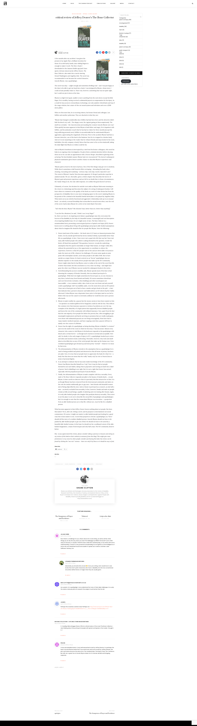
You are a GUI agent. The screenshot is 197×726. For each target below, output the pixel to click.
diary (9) (121, 40)
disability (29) (123, 26)
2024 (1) (121, 57)
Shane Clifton (63, 53)
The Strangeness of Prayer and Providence (102, 713)
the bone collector (88, 464)
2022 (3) (121, 64)
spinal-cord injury (90, 14)
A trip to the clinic (105, 516)
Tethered (85, 516)
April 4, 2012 (84, 21)
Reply (64, 554)
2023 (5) (121, 60)
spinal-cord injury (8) (125, 47)
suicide (79, 464)
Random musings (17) (125, 33)
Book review (76, 14)
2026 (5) (121, 54)
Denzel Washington (70, 464)
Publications (101, 3)
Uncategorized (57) (124, 23)
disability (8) (122, 43)
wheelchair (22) (123, 37)
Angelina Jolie (59, 464)
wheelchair (99, 464)
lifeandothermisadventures (74, 561)
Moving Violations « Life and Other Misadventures (72, 621)
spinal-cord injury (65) (125, 19)
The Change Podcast (85, 3)
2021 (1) (121, 67)
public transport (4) (124, 50)
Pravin (63, 643)
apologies (57, 713)
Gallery (112, 3)
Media (122, 3)
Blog (72, 3)
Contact (131, 3)
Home (64, 3)
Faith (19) (121, 30)
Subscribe (126, 81)
